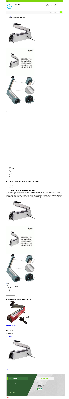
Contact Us (35, 12)
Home (10, 15)
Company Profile (18, 12)
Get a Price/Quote (9, 336)
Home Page (10, 12)
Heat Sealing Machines (12, 16)
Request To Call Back (9, 369)
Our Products (27, 12)
